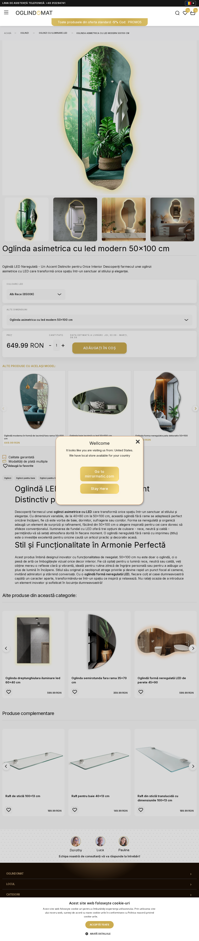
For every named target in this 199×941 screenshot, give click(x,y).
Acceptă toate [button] (99, 924)
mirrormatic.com (99, 474)
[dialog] (99, 919)
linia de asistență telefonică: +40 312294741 (33, 3)
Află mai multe (107, 916)
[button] (99, 933)
